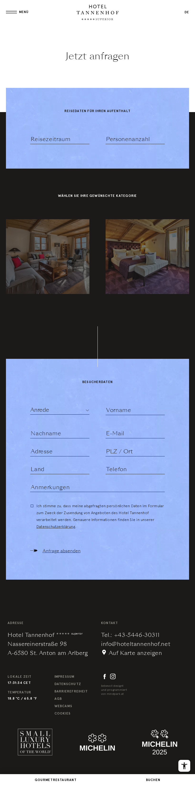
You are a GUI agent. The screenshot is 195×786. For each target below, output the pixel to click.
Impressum (64, 677)
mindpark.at (115, 694)
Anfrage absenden (62, 551)
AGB (58, 699)
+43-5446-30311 (137, 635)
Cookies (62, 713)
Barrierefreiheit (71, 691)
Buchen (153, 780)
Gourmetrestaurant (56, 780)
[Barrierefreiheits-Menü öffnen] (184, 766)
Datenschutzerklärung (55, 526)
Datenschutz (67, 684)
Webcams (63, 706)
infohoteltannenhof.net (135, 644)
